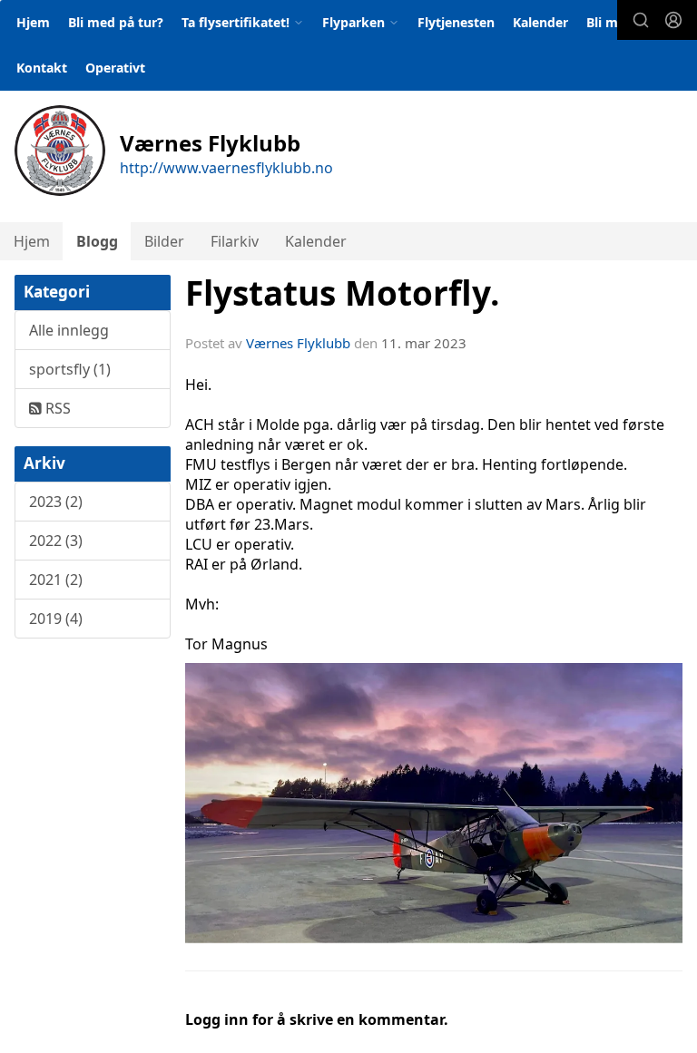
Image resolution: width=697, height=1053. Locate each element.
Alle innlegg (69, 330)
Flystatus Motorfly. (342, 293)
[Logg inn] (673, 20)
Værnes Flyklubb (298, 343)
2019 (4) (56, 619)
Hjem (33, 22)
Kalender (540, 22)
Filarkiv (235, 241)
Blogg (97, 241)
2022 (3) (56, 541)
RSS (56, 408)
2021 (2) (56, 580)
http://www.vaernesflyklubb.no (226, 168)
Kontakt (41, 67)
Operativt (115, 67)
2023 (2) (56, 502)
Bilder (164, 241)
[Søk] (640, 20)
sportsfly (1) (70, 369)
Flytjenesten (456, 22)
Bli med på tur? (115, 22)
